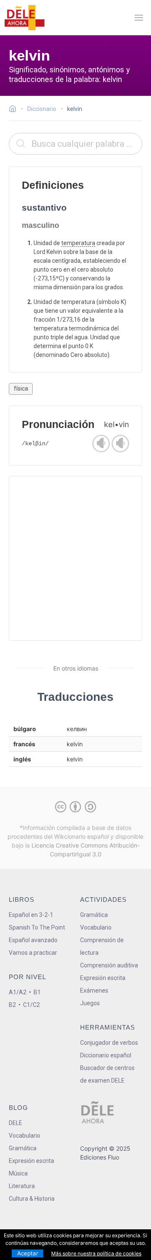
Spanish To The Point (37, 927)
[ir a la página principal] (24, 17)
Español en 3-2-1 (31, 914)
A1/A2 (17, 992)
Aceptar (27, 1253)
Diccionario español (105, 1055)
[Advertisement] (75, 558)
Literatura (22, 1186)
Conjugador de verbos (109, 1042)
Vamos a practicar (33, 952)
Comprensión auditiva (109, 965)
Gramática (94, 914)
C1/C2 (31, 1004)
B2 (12, 1004)
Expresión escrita (102, 978)
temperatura (78, 243)
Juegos (90, 1003)
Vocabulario (96, 927)
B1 (37, 992)
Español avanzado (33, 940)
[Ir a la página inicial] (15, 110)
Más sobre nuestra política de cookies (96, 1253)
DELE (15, 1123)
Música (18, 1173)
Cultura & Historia (32, 1198)
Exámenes (94, 990)
